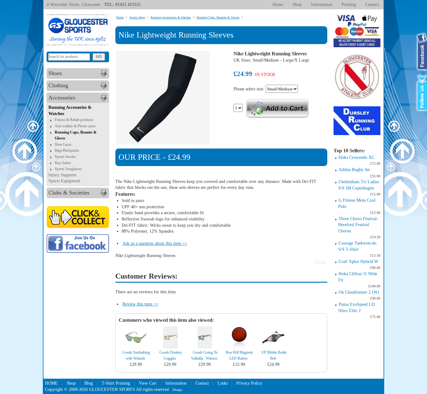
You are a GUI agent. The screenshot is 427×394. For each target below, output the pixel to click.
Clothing (58, 85)
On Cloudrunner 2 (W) (359, 292)
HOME (51, 383)
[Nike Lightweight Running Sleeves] (163, 98)
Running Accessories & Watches (171, 17)
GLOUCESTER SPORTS (112, 389)
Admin (320, 262)
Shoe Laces (63, 144)
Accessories (61, 97)
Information (321, 4)
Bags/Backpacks (67, 150)
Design (178, 389)
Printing (349, 4)
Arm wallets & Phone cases (75, 126)
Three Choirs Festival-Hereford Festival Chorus (358, 224)
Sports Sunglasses (68, 169)
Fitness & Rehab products (74, 120)
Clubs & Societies (68, 192)
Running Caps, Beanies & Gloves (218, 17)
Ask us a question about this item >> (155, 243)
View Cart (148, 383)
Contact (372, 4)
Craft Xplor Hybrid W (358, 261)
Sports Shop (137, 17)
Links (223, 383)
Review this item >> (140, 304)
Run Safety (63, 163)
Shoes (55, 73)
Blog (88, 383)
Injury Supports (62, 175)
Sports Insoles (65, 156)
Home (278, 4)
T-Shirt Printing (116, 383)
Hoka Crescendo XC (356, 157)
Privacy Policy (249, 383)
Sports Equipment (64, 181)
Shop (297, 4)
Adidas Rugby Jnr (354, 169)
